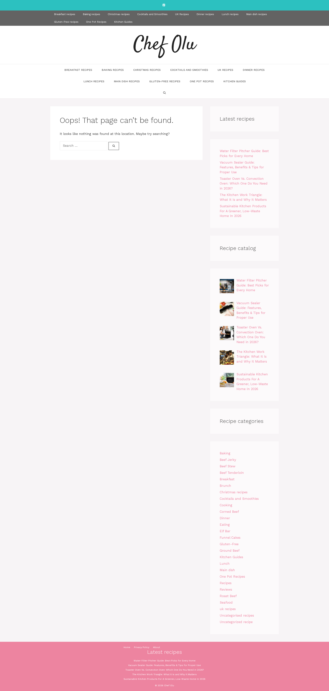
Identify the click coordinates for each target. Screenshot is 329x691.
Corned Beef (229, 512)
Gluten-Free (229, 544)
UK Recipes (182, 14)
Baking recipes (91, 14)
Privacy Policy (141, 647)
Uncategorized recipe (236, 622)
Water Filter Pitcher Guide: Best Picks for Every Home (165, 660)
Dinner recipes (205, 14)
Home (127, 647)
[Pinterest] (164, 5)
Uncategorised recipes (237, 615)
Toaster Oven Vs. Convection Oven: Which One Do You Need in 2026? (244, 183)
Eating (225, 525)
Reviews (226, 589)
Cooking (226, 505)
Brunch (225, 486)
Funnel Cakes (230, 537)
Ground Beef (230, 550)
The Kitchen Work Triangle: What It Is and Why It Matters (164, 674)
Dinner (225, 518)
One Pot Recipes (96, 21)
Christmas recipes (119, 14)
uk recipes (228, 609)
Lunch (225, 563)
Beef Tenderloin (232, 473)
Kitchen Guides (123, 21)
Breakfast (227, 479)
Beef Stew (227, 466)
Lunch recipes (230, 14)
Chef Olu (164, 44)
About (156, 647)
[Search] (114, 146)
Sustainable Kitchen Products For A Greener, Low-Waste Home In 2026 (243, 211)
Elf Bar (225, 531)
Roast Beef (228, 596)
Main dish (227, 570)
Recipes (226, 583)
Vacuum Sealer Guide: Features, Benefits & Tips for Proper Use (242, 167)
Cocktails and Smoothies (152, 14)
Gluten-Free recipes (66, 21)
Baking (225, 453)
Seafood (226, 602)
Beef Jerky (228, 460)
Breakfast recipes (64, 14)
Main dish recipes (256, 14)
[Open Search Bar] (164, 92)
